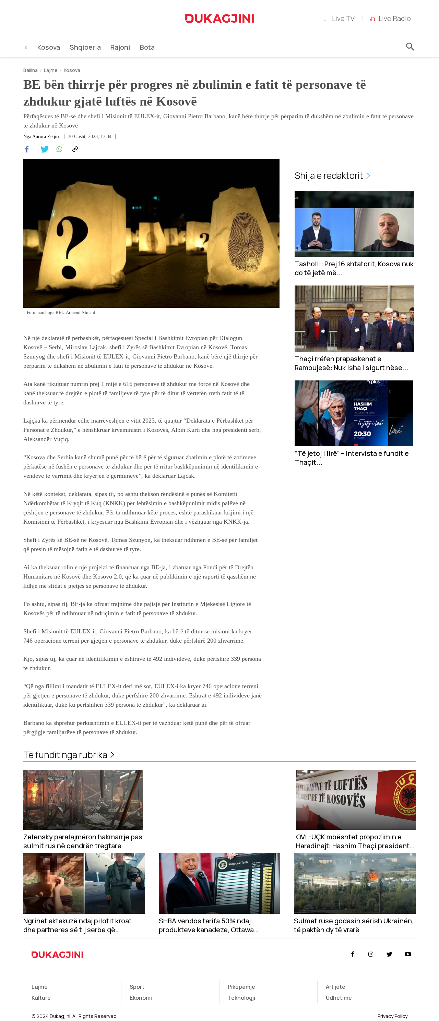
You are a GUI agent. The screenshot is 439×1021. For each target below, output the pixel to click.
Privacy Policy (392, 1016)
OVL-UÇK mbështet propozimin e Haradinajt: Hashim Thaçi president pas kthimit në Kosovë (353, 841)
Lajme (51, 70)
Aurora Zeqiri (45, 136)
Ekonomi (141, 997)
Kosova (72, 70)
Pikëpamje (241, 986)
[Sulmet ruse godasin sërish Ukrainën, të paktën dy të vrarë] (355, 883)
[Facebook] (27, 149)
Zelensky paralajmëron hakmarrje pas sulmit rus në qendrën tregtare (82, 841)
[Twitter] (42, 149)
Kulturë (41, 997)
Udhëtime (339, 997)
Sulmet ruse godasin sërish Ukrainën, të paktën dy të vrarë (354, 925)
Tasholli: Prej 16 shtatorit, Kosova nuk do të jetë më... (354, 268)
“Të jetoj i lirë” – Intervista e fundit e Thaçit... (352, 458)
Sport (137, 986)
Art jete (335, 986)
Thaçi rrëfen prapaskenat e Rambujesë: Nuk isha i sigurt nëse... (351, 363)
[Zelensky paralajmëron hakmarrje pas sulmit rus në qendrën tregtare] (83, 800)
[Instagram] (370, 954)
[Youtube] (408, 954)
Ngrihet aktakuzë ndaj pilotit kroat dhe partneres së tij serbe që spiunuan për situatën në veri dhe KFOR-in (77, 925)
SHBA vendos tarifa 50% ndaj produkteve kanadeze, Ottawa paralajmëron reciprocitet (206, 925)
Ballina (30, 70)
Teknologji (241, 997)
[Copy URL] (74, 149)
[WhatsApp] (58, 149)
